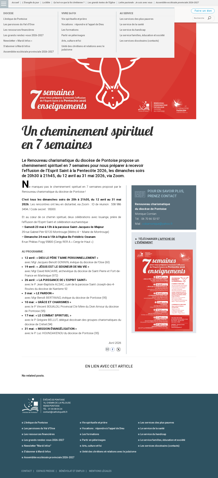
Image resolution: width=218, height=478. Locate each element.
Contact (26, 471)
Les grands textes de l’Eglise (101, 2)
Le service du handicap (132, 29)
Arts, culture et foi (71, 40)
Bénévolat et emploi (71, 471)
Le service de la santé (132, 24)
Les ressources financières (18, 29)
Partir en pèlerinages (73, 35)
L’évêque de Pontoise (15, 19)
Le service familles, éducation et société (142, 35)
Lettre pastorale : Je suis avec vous (135, 2)
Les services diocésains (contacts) (139, 40)
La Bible (46, 2)
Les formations (70, 29)
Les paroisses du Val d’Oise (18, 24)
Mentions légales (100, 471)
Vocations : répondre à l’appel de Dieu (82, 24)
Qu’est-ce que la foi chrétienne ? (68, 2)
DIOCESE (8, 13)
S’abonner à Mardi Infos (16, 46)
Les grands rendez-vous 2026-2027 (23, 35)
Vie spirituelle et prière (74, 19)
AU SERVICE (126, 13)
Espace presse (45, 471)
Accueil (15, 2)
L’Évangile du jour (30, 2)
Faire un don (203, 10)
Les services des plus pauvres (136, 19)
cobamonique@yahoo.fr (157, 223)
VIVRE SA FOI (68, 13)
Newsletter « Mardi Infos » (17, 40)
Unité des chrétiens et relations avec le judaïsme (82, 48)
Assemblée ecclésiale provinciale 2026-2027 (28, 51)
